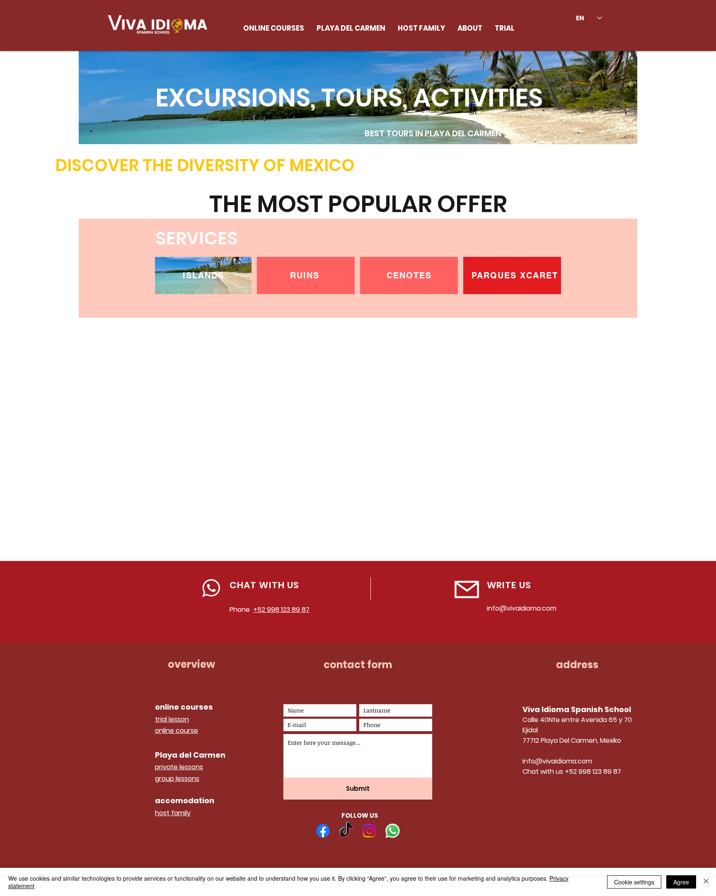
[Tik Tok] (346, 831)
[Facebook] (323, 831)
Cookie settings (634, 882)
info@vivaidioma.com (521, 608)
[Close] (706, 881)
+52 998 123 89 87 (281, 609)
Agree (681, 882)
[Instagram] (369, 831)
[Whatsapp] (393, 831)
